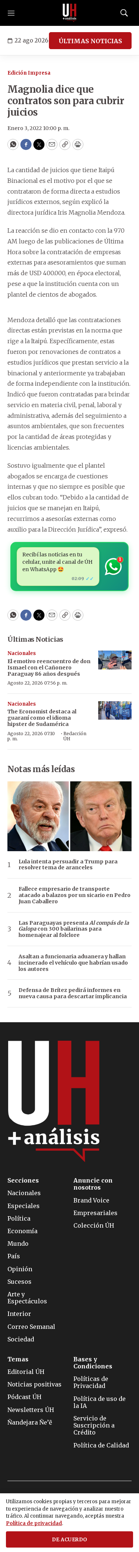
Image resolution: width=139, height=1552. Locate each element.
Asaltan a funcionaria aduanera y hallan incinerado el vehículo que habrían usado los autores (73, 963)
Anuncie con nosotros (93, 1184)
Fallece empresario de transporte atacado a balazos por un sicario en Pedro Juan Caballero (74, 895)
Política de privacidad (34, 1523)
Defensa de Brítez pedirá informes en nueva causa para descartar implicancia (73, 993)
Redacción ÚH (74, 736)
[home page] (70, 13)
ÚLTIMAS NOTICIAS (90, 41)
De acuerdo (69, 1539)
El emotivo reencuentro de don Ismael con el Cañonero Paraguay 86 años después (48, 667)
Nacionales (21, 653)
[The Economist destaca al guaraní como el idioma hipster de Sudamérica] (115, 710)
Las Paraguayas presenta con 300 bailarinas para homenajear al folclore (74, 929)
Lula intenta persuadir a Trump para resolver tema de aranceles (68, 865)
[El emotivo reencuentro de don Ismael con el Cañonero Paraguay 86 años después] (115, 660)
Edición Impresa (28, 73)
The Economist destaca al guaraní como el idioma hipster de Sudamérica (41, 717)
